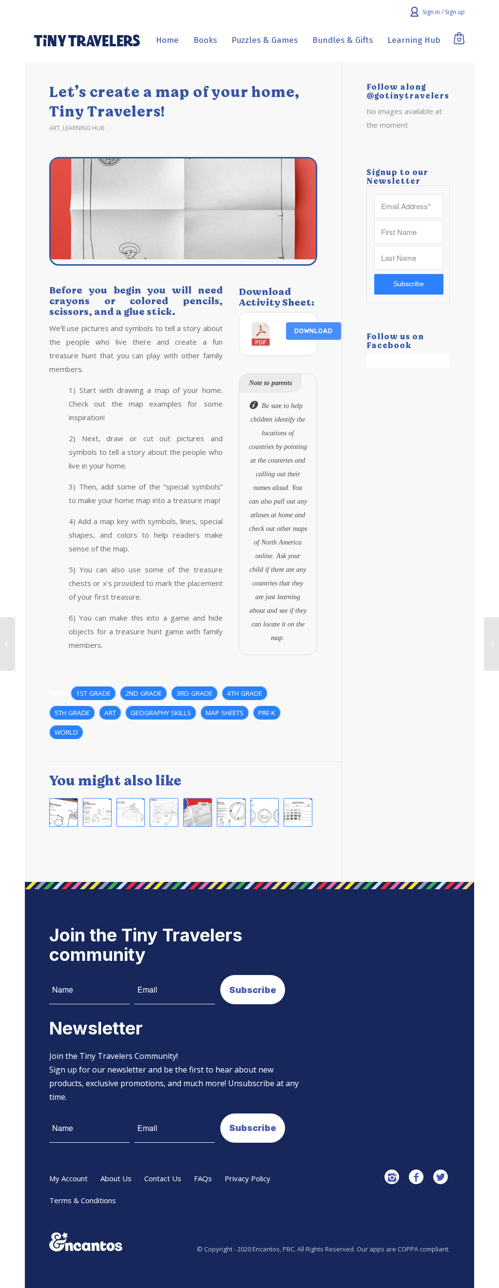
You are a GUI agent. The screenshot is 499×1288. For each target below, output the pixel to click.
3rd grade (194, 693)
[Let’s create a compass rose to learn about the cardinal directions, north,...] (7, 644)
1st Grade (93, 693)
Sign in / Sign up (443, 12)
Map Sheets (225, 712)
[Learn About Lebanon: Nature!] (164, 812)
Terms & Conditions (82, 1200)
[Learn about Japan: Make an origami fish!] (197, 812)
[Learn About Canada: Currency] (264, 812)
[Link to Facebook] (416, 1177)
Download (313, 330)
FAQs (203, 1178)
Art (54, 128)
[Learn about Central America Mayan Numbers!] (298, 812)
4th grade (244, 693)
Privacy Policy (247, 1178)
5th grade (72, 712)
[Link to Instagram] (391, 1177)
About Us (116, 1178)
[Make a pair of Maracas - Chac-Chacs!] (97, 812)
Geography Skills (161, 712)
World (66, 732)
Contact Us (162, 1178)
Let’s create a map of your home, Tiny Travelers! (174, 101)
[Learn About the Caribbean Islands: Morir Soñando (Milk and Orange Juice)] (63, 812)
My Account (68, 1178)
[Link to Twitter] (440, 1177)
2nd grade (143, 693)
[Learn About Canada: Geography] (130, 812)
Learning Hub (84, 128)
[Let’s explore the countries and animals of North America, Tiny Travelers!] (491, 644)
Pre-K (266, 712)
